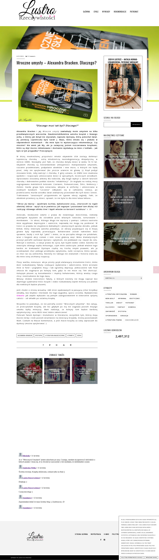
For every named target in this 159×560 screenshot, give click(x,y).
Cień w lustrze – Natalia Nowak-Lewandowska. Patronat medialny (123, 61)
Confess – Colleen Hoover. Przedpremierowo (57, 371)
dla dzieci (110, 307)
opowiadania (111, 316)
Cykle (96, 11)
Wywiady (106, 11)
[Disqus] (57, 421)
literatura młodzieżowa (54, 335)
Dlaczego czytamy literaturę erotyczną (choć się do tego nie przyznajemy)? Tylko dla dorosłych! (123, 158)
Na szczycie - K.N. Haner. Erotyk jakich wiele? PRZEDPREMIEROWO (123, 200)
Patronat (134, 11)
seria (79, 335)
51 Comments (31, 56)
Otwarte (71, 335)
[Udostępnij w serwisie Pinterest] (71, 345)
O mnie (106, 534)
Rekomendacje (120, 11)
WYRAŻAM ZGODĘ (151, 557)
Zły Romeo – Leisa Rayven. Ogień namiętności (84, 371)
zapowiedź (110, 311)
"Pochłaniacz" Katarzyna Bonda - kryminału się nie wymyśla (123, 241)
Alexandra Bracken (25, 335)
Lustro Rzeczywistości (24, 557)
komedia (132, 307)
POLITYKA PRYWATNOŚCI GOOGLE (131, 557)
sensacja (124, 316)
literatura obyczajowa (116, 294)
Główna (86, 11)
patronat (130, 303)
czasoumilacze (132, 320)
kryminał (122, 298)
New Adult (110, 298)
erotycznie (135, 298)
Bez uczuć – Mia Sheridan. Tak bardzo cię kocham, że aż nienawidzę (29, 371)
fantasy (121, 307)
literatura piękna (114, 320)
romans (133, 294)
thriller (109, 303)
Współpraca (96, 534)
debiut (119, 303)
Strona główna (81, 534)
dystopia (38, 335)
